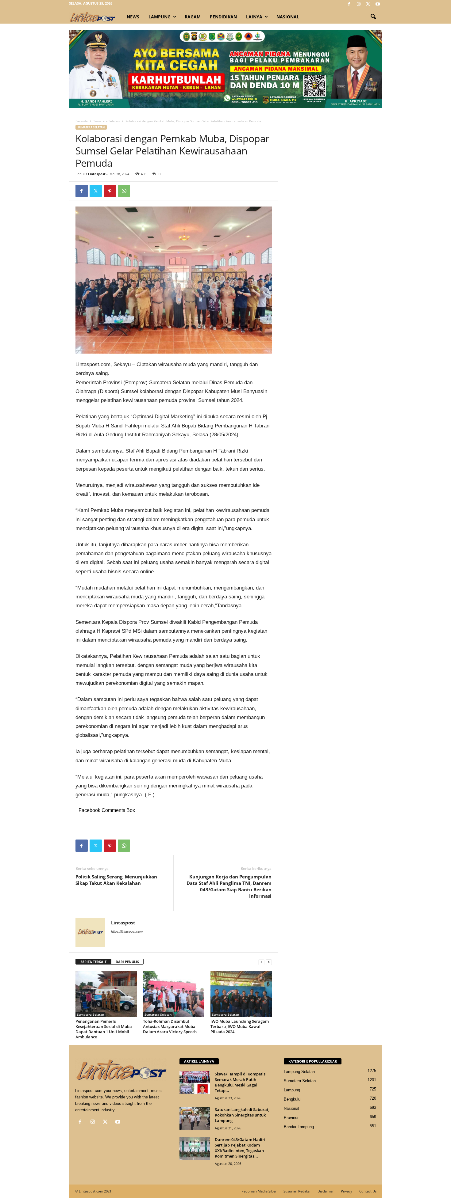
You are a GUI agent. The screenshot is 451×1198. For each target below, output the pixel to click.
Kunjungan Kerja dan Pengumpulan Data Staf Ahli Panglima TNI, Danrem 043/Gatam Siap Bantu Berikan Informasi (229, 886)
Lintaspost (97, 174)
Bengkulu (292, 1099)
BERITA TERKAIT (93, 961)
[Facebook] (349, 4)
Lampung (159, 17)
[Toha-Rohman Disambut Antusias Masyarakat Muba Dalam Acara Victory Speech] (173, 994)
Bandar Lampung (299, 1126)
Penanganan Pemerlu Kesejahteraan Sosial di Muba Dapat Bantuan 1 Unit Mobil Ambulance (103, 1029)
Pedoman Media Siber (258, 1191)
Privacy (346, 1191)
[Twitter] (368, 4)
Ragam (193, 17)
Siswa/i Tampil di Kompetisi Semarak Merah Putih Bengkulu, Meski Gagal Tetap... (241, 1082)
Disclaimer (326, 1191)
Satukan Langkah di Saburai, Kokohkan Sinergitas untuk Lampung (242, 1115)
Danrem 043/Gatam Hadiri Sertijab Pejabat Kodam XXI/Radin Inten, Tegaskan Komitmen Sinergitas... (240, 1148)
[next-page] (269, 962)
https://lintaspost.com (127, 931)
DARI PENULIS (127, 961)
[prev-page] (261, 962)
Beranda (81, 121)
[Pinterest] (110, 191)
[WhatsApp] (124, 191)
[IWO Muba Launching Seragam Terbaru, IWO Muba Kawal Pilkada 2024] (241, 994)
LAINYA (254, 17)
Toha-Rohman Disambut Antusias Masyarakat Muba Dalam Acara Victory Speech (170, 1026)
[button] (373, 17)
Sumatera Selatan (107, 121)
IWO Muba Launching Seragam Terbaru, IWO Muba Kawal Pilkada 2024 (239, 1026)
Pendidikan (223, 17)
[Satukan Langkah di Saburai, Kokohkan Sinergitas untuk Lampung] (194, 1118)
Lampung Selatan (299, 1071)
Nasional (287, 17)
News (133, 17)
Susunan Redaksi (296, 1191)
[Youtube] (377, 4)
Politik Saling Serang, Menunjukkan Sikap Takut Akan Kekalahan (116, 880)
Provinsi (291, 1117)
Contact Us (367, 1191)
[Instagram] (358, 4)
